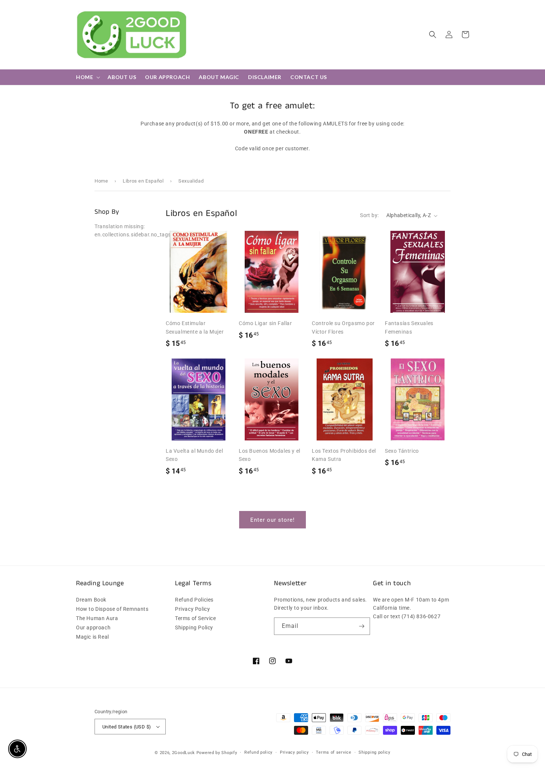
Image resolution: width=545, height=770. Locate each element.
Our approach (93, 627)
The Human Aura (97, 618)
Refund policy (258, 752)
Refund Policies (194, 600)
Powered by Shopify (216, 752)
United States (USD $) (126, 727)
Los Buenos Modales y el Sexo (269, 455)
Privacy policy (294, 752)
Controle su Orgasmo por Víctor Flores (343, 327)
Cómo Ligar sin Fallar (265, 323)
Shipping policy (374, 752)
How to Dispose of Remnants (112, 609)
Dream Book (91, 600)
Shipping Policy (194, 627)
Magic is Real (92, 637)
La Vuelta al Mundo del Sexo (194, 455)
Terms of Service (195, 618)
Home (101, 181)
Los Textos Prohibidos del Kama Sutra (344, 455)
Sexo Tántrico (402, 451)
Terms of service (333, 752)
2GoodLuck (183, 752)
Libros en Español (143, 181)
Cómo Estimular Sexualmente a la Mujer (195, 327)
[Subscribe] (361, 626)
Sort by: (369, 215)
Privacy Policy (192, 609)
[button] (433, 34)
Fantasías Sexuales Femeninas (409, 327)
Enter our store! (272, 520)
